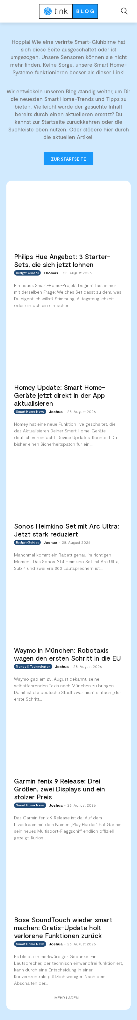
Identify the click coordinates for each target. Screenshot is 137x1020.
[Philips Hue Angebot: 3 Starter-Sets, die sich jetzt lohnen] (68, 218)
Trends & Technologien (33, 666)
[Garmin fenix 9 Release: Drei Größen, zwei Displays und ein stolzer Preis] (68, 743)
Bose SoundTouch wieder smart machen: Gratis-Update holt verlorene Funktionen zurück (63, 927)
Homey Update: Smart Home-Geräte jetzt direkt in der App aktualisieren (59, 395)
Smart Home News (30, 411)
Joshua (55, 411)
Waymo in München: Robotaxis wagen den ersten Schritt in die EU (67, 654)
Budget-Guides (27, 273)
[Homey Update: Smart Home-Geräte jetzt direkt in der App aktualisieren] (68, 349)
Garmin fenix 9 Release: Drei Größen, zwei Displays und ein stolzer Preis (59, 789)
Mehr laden (66, 997)
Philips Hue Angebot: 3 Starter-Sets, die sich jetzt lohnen (62, 260)
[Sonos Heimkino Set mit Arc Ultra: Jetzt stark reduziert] (68, 488)
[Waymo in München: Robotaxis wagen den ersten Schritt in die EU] (68, 612)
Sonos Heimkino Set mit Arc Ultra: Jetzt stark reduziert (66, 530)
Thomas (50, 272)
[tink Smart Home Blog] (68, 11)
